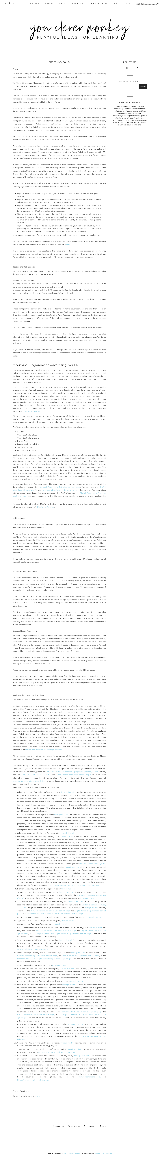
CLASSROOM (77, 3)
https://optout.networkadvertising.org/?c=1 (56, 1052)
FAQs (117, 3)
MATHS (62, 3)
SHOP (127, 3)
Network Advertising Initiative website (60, 490)
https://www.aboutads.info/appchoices (29, 781)
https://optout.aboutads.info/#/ (36, 774)
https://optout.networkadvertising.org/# (74, 774)
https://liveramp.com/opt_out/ (92, 863)
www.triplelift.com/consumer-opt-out (33, 949)
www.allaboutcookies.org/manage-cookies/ (43, 749)
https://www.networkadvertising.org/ (33, 1080)
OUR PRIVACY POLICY (99, 3)
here (68, 244)
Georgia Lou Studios (103, 1154)
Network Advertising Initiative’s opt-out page (50, 910)
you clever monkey (72, 1154)
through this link (67, 792)
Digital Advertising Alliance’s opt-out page (81, 955)
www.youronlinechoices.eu (90, 1076)
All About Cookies (32, 411)
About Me (35, 3)
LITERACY (50, 3)
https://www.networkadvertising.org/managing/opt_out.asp (72, 771)
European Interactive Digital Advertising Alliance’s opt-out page (55, 913)
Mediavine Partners (45, 507)
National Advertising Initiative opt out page (60, 487)
